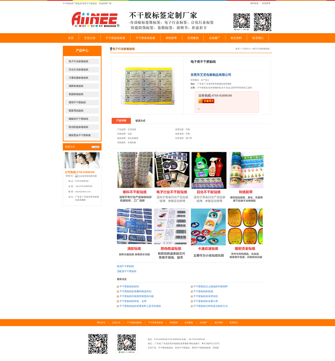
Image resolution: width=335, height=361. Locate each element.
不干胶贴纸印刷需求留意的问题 (137, 296)
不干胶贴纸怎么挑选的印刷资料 (210, 286)
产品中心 (246, 49)
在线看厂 (214, 38)
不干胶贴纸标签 (115, 38)
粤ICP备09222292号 (211, 343)
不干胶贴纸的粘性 (129, 286)
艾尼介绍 (89, 38)
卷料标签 (254, 3)
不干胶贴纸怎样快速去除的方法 (210, 306)
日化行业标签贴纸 (78, 69)
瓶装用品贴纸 (76, 110)
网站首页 (101, 322)
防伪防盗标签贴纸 (78, 127)
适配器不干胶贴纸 (126, 271)
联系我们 (257, 38)
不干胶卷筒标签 (145, 38)
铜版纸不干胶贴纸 (78, 119)
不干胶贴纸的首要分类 (205, 301)
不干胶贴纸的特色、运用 (133, 301)
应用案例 (193, 38)
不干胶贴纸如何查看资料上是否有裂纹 (140, 306)
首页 (71, 38)
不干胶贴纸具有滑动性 (205, 296)
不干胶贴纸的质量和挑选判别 (135, 291)
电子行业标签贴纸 (78, 61)
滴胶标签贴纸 (76, 86)
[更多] (95, 147)
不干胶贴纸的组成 (203, 291)
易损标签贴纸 (76, 94)
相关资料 (236, 38)
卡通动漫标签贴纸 (78, 77)
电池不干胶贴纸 (125, 266)
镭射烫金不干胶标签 (80, 135)
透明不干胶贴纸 (77, 102)
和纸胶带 (266, 3)
